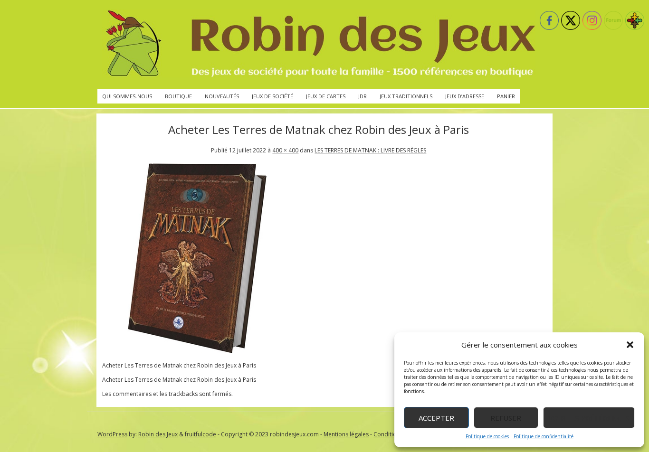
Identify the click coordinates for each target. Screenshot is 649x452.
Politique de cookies (487, 436)
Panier (506, 96)
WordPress (112, 434)
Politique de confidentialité (543, 436)
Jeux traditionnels (406, 96)
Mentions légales (346, 434)
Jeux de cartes (325, 96)
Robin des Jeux (158, 434)
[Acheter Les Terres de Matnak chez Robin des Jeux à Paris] (197, 351)
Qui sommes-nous (127, 96)
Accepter (436, 418)
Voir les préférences (589, 418)
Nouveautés (222, 96)
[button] (630, 344)
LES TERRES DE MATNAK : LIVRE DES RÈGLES (370, 150)
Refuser (505, 418)
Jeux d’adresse (464, 96)
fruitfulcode (200, 434)
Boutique (178, 96)
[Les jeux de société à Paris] (318, 44)
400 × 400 (285, 150)
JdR (362, 96)
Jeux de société (272, 96)
